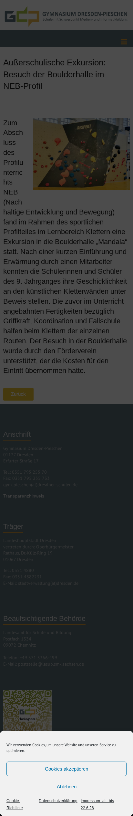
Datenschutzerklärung (58, 801)
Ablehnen (67, 786)
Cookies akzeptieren (66, 769)
